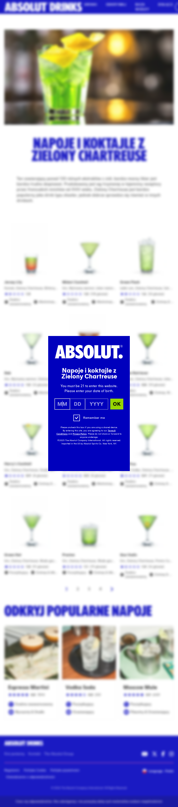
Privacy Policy (80, 434)
